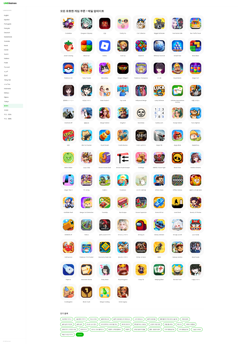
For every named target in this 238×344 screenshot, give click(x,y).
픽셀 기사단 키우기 (67, 334)
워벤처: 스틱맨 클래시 (114, 329)
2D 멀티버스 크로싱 (140, 324)
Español (6, 20)
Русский (7, 67)
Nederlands (8, 37)
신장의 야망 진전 (155, 324)
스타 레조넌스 (139, 319)
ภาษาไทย (7, 84)
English (6, 15)
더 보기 (80, 334)
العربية (6, 71)
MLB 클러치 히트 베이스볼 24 (168, 319)
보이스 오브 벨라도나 (97, 329)
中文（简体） (8, 114)
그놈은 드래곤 (197, 329)
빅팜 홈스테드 (169, 324)
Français (7, 28)
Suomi (6, 54)
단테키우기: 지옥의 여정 (69, 329)
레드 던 (179, 324)
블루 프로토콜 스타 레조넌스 (121, 319)
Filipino (6, 97)
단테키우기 (83, 329)
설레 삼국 (79, 324)
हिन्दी (6, 76)
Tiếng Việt (7, 80)
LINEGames (7, 341)
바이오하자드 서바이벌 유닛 (109, 324)
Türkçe (6, 101)
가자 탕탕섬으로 (183, 329)
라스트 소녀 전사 (91, 324)
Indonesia (7, 89)
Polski (6, 63)
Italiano (6, 58)
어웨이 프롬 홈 (190, 324)
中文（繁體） (8, 119)
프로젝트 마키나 (66, 319)
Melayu (6, 93)
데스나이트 (93, 319)
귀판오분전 (185, 319)
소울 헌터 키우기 (81, 319)
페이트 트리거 (126, 324)
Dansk (6, 50)
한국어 (6, 106)
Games (10, 3)
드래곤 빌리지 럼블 (139, 329)
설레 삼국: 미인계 (67, 324)
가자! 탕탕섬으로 (169, 329)
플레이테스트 (105, 319)
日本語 (6, 110)
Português (7, 24)
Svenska (7, 41)
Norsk (6, 45)
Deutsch (7, 33)
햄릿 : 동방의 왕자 (154, 329)
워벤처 (127, 329)
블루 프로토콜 (151, 319)
